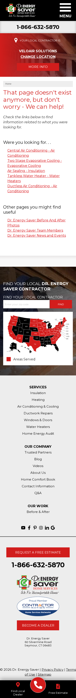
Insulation (38, 393)
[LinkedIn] (46, 527)
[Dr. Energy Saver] (38, 685)
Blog (38, 459)
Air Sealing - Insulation (26, 171)
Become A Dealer (38, 625)
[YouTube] (23, 527)
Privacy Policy (52, 670)
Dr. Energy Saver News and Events (36, 236)
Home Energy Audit (38, 433)
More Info (38, 67)
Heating (38, 400)
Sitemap (44, 674)
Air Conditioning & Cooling (38, 406)
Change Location (38, 57)
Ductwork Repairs (38, 413)
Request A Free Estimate (38, 552)
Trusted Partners (38, 452)
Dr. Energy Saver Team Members (35, 230)
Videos (38, 466)
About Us (38, 473)
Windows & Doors (38, 420)
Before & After (38, 512)
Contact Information (38, 486)
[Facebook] (29, 527)
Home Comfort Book (38, 479)
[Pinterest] (35, 527)
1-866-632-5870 (38, 27)
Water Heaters (38, 427)
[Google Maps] (52, 527)
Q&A (38, 493)
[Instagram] (40, 527)
